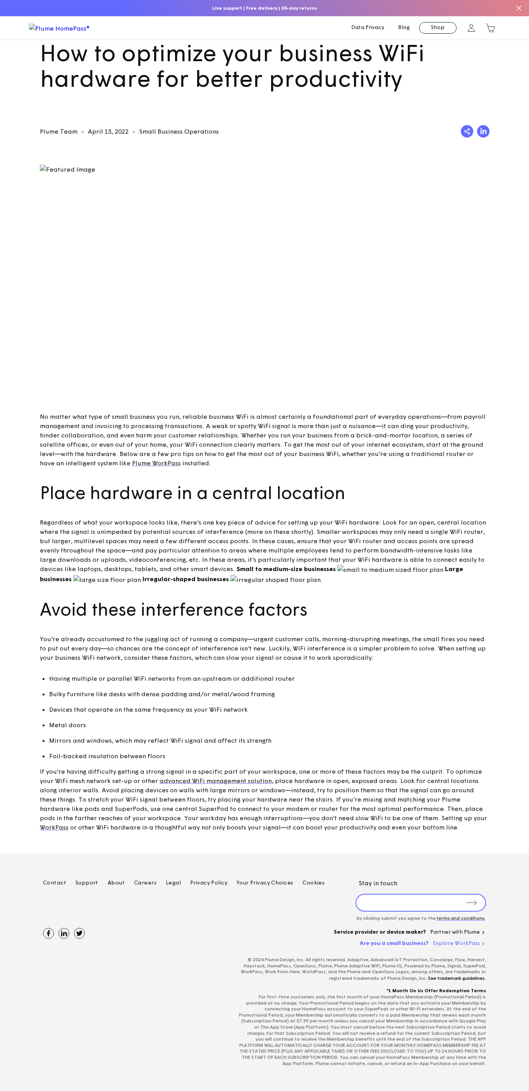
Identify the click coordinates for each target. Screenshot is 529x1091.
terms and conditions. (461, 918)
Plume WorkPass (156, 463)
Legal (173, 882)
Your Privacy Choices (265, 882)
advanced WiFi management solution (216, 781)
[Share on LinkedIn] (483, 131)
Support (87, 882)
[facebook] (48, 933)
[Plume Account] (471, 28)
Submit (472, 902)
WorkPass (54, 827)
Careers (145, 882)
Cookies (313, 882)
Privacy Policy (208, 882)
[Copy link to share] (467, 131)
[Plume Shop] (490, 28)
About (116, 882)
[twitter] (79, 933)
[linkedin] (64, 933)
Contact (54, 882)
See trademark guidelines (456, 978)
